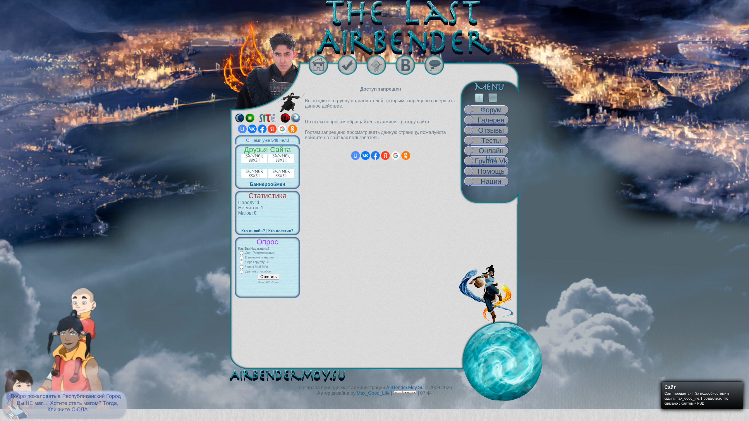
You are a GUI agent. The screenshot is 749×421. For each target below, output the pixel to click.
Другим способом (258, 271)
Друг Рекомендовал (259, 252)
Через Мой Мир (256, 266)
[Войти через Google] (282, 129)
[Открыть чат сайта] (438, 65)
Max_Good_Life (373, 393)
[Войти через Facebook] (262, 129)
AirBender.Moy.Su (405, 387)
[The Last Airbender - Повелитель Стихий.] (374, 27)
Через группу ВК (257, 262)
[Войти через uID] (242, 129)
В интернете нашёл (259, 257)
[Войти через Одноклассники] (292, 129)
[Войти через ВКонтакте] (252, 129)
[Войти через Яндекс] (272, 129)
